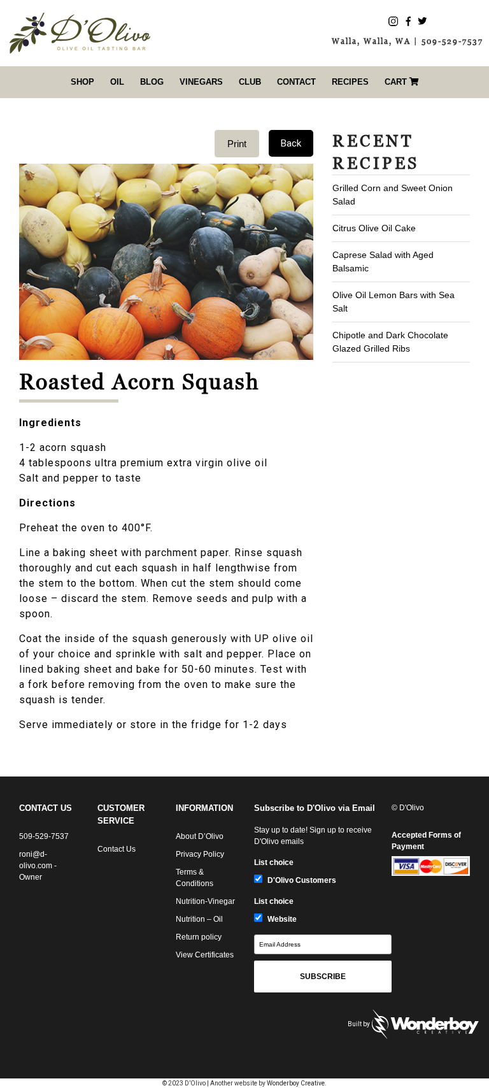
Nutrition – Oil (199, 919)
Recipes (350, 82)
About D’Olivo (199, 836)
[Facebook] (408, 20)
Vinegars (201, 82)
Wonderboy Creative (296, 1083)
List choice (274, 862)
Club (250, 82)
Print (236, 143)
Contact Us (116, 849)
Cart (397, 82)
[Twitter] (422, 20)
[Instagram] (393, 20)
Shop (82, 82)
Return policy (199, 937)
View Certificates (205, 954)
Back (291, 143)
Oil (117, 82)
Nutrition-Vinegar (205, 901)
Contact (296, 82)
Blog (152, 82)
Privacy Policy (200, 854)
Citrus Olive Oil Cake (374, 228)
